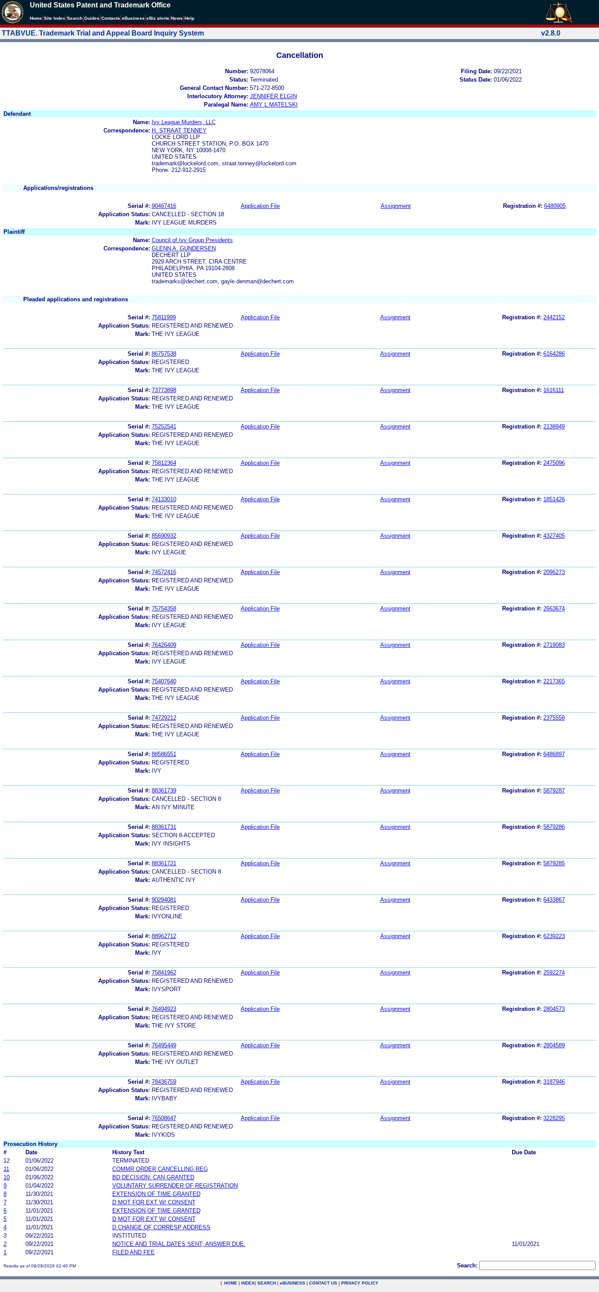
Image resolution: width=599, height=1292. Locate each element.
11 (6, 1169)
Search (74, 18)
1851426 (554, 499)
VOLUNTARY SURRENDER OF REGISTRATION (175, 1185)
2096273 (554, 572)
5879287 (554, 790)
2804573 (554, 1009)
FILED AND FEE (133, 1252)
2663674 (554, 608)
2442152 (554, 317)
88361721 (164, 863)
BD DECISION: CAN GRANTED (153, 1177)
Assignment (396, 206)
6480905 (555, 206)
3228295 (554, 1118)
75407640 (164, 681)
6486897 (554, 754)
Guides (92, 18)
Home (36, 18)
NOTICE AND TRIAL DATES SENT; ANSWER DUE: (179, 1244)
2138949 (554, 426)
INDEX (248, 1283)
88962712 (164, 936)
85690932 (164, 535)
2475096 (554, 463)
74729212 (164, 717)
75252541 (164, 426)
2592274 (554, 972)
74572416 (164, 572)
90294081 (164, 899)
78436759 (164, 1081)
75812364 (164, 463)
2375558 (554, 717)
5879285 (554, 863)
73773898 (164, 390)
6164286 (554, 353)
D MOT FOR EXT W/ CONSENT (154, 1202)
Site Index (54, 18)
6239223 (554, 936)
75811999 (164, 317)
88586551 (164, 754)
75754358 (164, 608)
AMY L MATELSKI (274, 104)
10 (7, 1177)
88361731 (164, 827)
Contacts (110, 18)
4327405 (554, 535)
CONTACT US (323, 1283)
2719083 (554, 645)
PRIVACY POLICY (359, 1283)
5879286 (554, 827)
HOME (230, 1283)
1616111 (553, 390)
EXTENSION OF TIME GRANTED (156, 1194)
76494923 (164, 1009)
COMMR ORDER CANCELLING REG (160, 1169)
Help (189, 18)
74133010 (164, 499)
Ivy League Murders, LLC (184, 122)
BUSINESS (292, 1283)
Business (133, 18)
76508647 (164, 1118)
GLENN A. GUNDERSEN (184, 248)
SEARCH (266, 1283)
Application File (260, 206)
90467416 (164, 206)
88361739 (164, 790)
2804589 (554, 1045)
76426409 (164, 645)
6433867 (554, 899)
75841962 (164, 972)
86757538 (164, 353)
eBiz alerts (157, 18)
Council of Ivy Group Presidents (192, 240)
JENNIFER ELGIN (273, 96)
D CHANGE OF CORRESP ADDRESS (161, 1227)
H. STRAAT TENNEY (179, 130)
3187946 (554, 1081)
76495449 (164, 1045)
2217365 (554, 681)
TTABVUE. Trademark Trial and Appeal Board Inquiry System (103, 33)
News (177, 18)
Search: (467, 1265)
